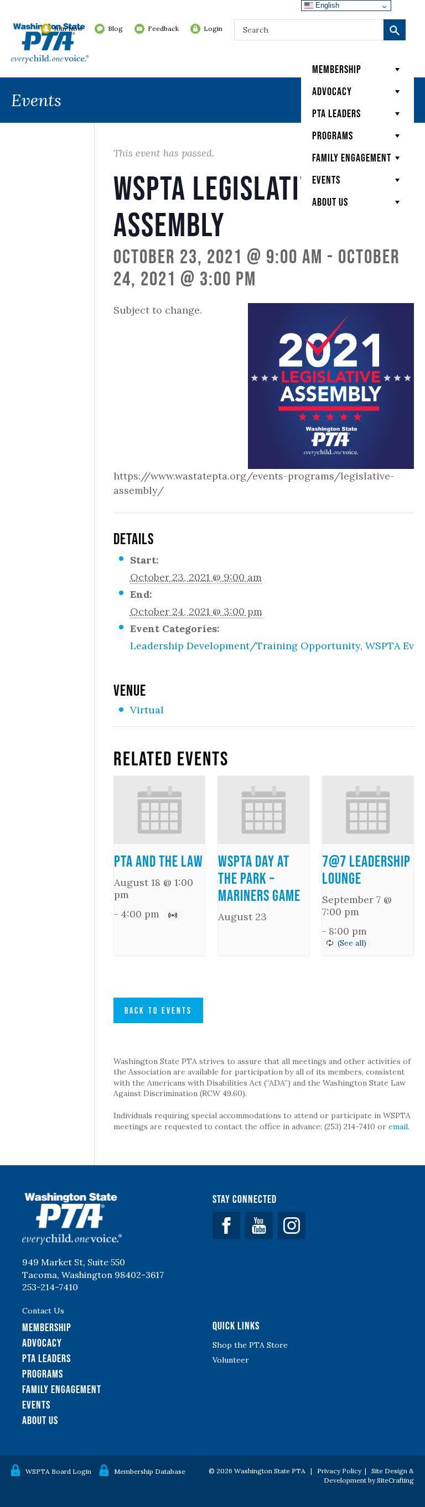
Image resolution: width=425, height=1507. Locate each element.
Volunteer (230, 1360)
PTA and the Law (158, 861)
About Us (40, 1420)
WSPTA (50, 44)
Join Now (68, 28)
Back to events (158, 1010)
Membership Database (149, 1471)
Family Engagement (351, 158)
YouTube (259, 1225)
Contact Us (43, 1311)
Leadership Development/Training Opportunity (245, 645)
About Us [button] (330, 202)
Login (213, 28)
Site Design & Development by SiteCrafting (369, 1475)
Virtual (147, 709)
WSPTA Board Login (58, 1471)
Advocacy (332, 91)
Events (326, 180)
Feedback (163, 28)
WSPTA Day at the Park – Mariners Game (259, 878)
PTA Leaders (336, 113)
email (398, 1126)
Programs (332, 135)
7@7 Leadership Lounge (366, 869)
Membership (336, 69)
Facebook (226, 1225)
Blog (115, 28)
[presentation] (159, 810)
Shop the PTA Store (250, 1345)
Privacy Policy (339, 1471)
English (326, 5)
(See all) (352, 943)
